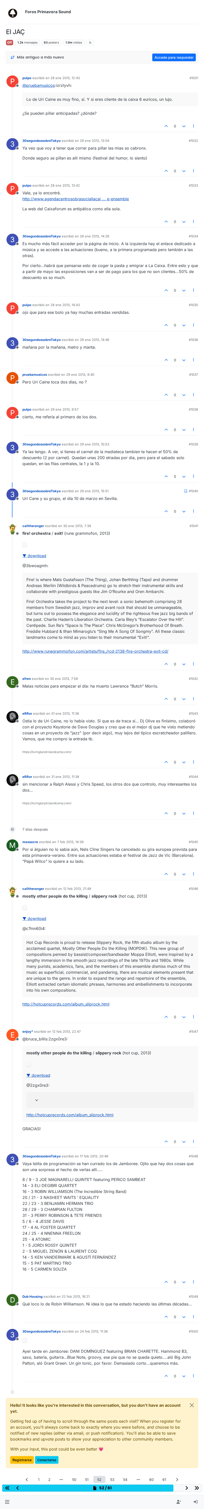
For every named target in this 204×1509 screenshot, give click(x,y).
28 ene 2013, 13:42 (65, 185)
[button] (7, 1502)
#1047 (193, 1031)
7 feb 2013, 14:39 (70, 842)
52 (99, 1479)
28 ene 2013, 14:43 (65, 305)
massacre (30, 842)
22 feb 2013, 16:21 (76, 1296)
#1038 (193, 409)
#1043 (193, 713)
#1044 (193, 777)
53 (112, 1479)
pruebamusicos (34, 375)
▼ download (34, 555)
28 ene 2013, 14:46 (94, 340)
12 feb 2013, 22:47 (66, 1031)
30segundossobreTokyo (41, 141)
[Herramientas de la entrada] (193, 126)
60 (151, 1479)
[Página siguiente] (177, 1479)
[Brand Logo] (14, 12)
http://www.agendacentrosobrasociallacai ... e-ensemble (75, 198)
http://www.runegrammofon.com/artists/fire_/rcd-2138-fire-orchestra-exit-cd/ (95, 651)
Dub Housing (32, 1296)
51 (87, 1479)
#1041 (194, 526)
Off (9, 42)
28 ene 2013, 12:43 (65, 78)
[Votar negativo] (183, 126)
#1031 (194, 78)
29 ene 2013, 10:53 (94, 444)
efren (26, 679)
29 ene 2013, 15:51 (94, 491)
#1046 (193, 889)
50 (74, 1479)
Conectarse (46, 1460)
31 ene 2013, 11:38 (65, 777)
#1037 (193, 375)
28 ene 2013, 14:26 (94, 236)
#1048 (193, 1156)
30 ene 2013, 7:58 (64, 679)
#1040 (193, 491)
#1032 (193, 141)
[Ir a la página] (61, 1479)
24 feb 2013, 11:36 (94, 1331)
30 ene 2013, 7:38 (77, 526)
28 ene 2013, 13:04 (94, 141)
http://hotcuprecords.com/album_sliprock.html (65, 1004)
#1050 (193, 1331)
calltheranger (33, 526)
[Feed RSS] (90, 42)
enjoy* (27, 1031)
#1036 (193, 340)
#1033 (193, 185)
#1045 (193, 842)
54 (125, 1479)
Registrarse (22, 1460)
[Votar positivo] (166, 126)
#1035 (193, 305)
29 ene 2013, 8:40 (80, 375)
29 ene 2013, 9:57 (64, 409)
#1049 (193, 1296)
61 (164, 1479)
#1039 (193, 444)
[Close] (192, 1405)
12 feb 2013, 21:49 (77, 889)
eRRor (27, 713)
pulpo (26, 78)
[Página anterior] (27, 1479)
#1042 (193, 679)
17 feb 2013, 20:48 (94, 1156)
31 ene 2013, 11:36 (65, 713)
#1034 (193, 236)
